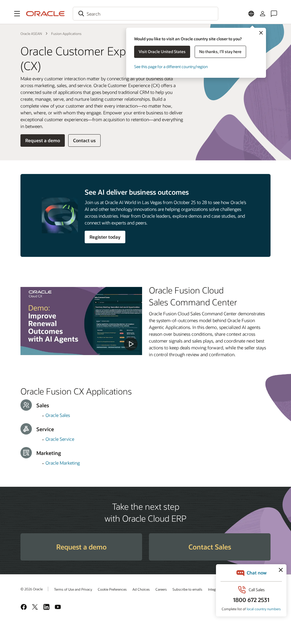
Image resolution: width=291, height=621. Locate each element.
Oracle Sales (57, 415)
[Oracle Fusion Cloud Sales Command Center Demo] (81, 321)
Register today (105, 237)
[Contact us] (274, 13)
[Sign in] (262, 13)
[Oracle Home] (45, 13)
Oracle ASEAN (31, 33)
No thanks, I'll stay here (220, 51)
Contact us (84, 140)
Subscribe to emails (187, 589)
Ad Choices (141, 589)
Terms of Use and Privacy (73, 589)
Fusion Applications (66, 33)
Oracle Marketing (62, 463)
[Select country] (251, 13)
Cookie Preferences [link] (112, 589)
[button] (17, 13)
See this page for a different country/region (171, 66)
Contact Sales (209, 546)
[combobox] (145, 13)
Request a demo (42, 140)
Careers (161, 589)
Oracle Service (59, 439)
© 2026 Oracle (31, 589)
